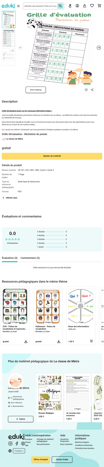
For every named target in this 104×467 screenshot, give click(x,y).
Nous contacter (66, 444)
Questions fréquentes (64, 440)
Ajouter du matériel (52, 156)
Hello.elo (72, 329)
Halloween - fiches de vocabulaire (45, 327)
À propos (29, 439)
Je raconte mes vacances (73, 414)
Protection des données (84, 448)
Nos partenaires (43, 444)
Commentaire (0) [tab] (30, 257)
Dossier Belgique (46, 413)
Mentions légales (82, 442)
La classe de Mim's (14, 139)
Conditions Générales (84, 445)
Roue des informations (78, 326)
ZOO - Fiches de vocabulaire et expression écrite (14, 327)
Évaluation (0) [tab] (10, 257)
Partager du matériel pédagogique (45, 440)
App (26, 445)
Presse (28, 442)
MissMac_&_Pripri (10, 331)
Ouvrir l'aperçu (36, 90)
